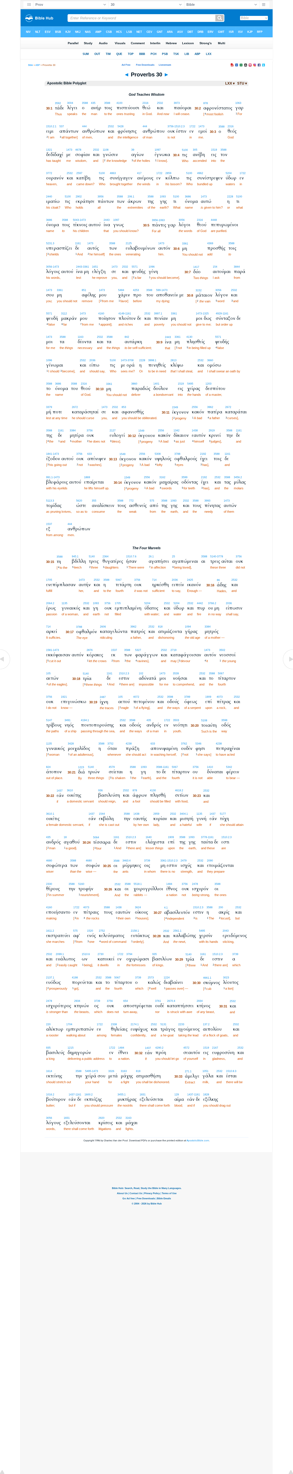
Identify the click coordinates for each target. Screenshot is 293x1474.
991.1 (49, 477)
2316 (145, 103)
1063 (238, 103)
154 (215, 266)
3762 (184, 743)
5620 (79, 500)
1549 (175, 407)
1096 (152, 266)
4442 (200, 603)
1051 (205, 1071)
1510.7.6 (131, 556)
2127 (113, 430)
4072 (136, 696)
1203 (208, 383)
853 (124, 407)
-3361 (85, 266)
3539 (176, 673)
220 (48, 1024)
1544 (102, 813)
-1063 (161, 220)
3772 (49, 173)
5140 (92, 556)
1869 (87, 477)
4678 (78, 149)
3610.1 (50, 813)
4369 (210, 243)
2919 (212, 430)
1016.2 (50, 1094)
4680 (49, 860)
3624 (138, 907)
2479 (184, 860)
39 (132, 149)
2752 (102, 930)
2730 (101, 954)
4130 (189, 336)
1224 (167, 977)
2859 (168, 173)
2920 (101, 1117)
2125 (129, 243)
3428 (71, 743)
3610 (70, 790)
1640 (149, 837)
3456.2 (238, 477)
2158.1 (135, 930)
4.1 (166, 907)
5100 (185, 150)
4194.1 (85, 720)
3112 (64, 313)
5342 (229, 767)
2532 (160, 103)
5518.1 (138, 884)
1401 (156, 383)
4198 (75, 977)
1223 (81, 767)
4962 (200, 173)
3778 (204, 837)
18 (65, 837)
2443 (107, 219)
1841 (49, 453)
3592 (58, 103)
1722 (192, 126)
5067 (119, 579)
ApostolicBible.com (198, 1140)
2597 (79, 173)
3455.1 (122, 1094)
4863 (113, 173)
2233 (181, 1024)
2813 (174, 360)
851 (84, 290)
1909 (208, 696)
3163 (124, 1071)
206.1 (131, 196)
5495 (190, 383)
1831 (143, 1094)
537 (61, 126)
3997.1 (158, 313)
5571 (135, 266)
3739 (147, 860)
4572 (186, 1047)
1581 (49, 650)
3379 (49, 407)
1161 (78, 243)
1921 (64, 696)
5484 (121, 290)
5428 (121, 126)
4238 (129, 743)
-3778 (219, 556)
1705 (49, 579)
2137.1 (50, 977)
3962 (210, 407)
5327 (138, 650)
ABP (37, 65)
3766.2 (212, 603)
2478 (195, 884)
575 (152, 500)
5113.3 (50, 500)
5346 (198, 743)
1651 (95, 266)
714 (154, 579)
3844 (237, 266)
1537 (49, 524)
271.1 (188, 1071)
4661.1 (207, 977)
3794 (129, 954)
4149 (121, 313)
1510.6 (86, 954)
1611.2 (50, 930)
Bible (30, 65)
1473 (201, 126)
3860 (134, 383)
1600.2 (89, 1094)
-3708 (130, 360)
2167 (215, 1047)
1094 (188, 626)
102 (141, 673)
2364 (106, 556)
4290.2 (159, 1047)
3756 (171, 126)
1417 (196, 266)
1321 (49, 149)
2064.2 (50, 603)
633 (89, 453)
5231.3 (50, 243)
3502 (222, 650)
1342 (177, 430)
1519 (214, 149)
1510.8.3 (231, 1071)
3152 (199, 290)
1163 (80, 336)
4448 (214, 219)
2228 (230, 196)
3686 (188, 196)
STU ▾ (242, 83)
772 (131, 500)
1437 (60, 790)
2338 (114, 1024)
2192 (203, 453)
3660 (210, 360)
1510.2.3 (124, 673)
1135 (64, 603)
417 (139, 173)
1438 (195, 430)
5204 (229, 173)
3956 (101, 196)
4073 (220, 696)
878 (205, 103)
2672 (75, 407)
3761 (158, 1000)
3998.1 (152, 360)
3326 (111, 1071)
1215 (71, 1047)
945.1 (75, 556)
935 (154, 954)
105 (48, 673)
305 (195, 149)
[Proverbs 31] (287, 669)
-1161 (127, 313)
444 (84, 126)
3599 (184, 477)
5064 (96, 837)
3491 (68, 720)
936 (100, 790)
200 (221, 907)
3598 (170, 696)
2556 (195, 407)
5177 (223, 813)
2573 (151, 977)
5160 (81, 884)
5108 (204, 720)
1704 (69, 1024)
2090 (210, 860)
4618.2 (179, 790)
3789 (187, 696)
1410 (210, 767)
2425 (190, 579)
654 (125, 1000)
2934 (77, 1000)
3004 (70, 103)
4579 (112, 767)
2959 (156, 813)
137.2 (206, 1024)
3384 (73, 430)
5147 (49, 720)
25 (173, 556)
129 (176, 1094)
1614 (49, 1071)
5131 (163, 1024)
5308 (158, 453)
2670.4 (171, 1000)
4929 (219, 313)
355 (94, 500)
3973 (177, 103)
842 (127, 336)
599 (158, 290)
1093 (163, 196)
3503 (176, 720)
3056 (182, 219)
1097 (158, 149)
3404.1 (184, 813)
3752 (110, 743)
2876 (90, 650)
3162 (162, 477)
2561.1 (177, 930)
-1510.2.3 (179, 126)
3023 (226, 977)
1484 (169, 884)
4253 (136, 290)
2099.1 (60, 954)
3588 (85, 103)
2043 (226, 930)
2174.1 (135, 1024)
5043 (76, 219)
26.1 (151, 556)
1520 (90, 930)
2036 (92, 360)
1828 (206, 1094)
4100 (119, 103)
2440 (49, 196)
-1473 (82, 219)
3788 (177, 453)
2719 (174, 650)
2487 (103, 697)
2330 (49, 884)
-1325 (205, 313)
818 (160, 626)
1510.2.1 (51, 126)
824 (48, 767)
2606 (103, 626)
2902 (79, 196)
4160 (101, 313)
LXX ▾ (230, 83)
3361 (185, 243)
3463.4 (126, 860)
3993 (207, 500)
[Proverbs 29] (5, 669)
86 (218, 580)
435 (93, 103)
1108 (106, 149)
